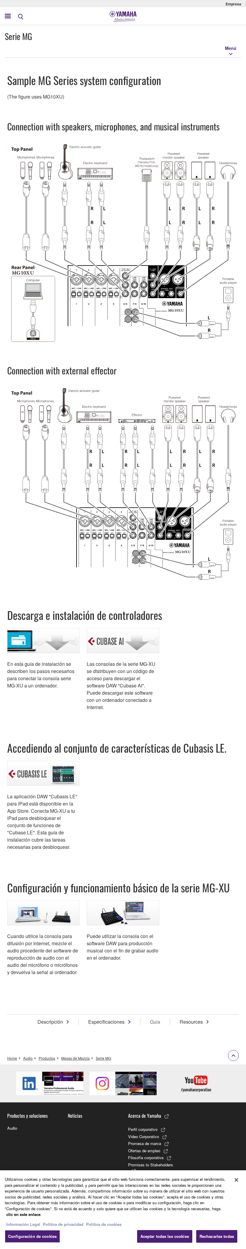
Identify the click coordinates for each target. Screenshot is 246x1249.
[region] (123, 1209)
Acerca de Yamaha (144, 1115)
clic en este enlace (23, 1214)
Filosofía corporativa (146, 1157)
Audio (28, 1058)
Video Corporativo (143, 1136)
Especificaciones (106, 1021)
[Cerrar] (236, 1180)
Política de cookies (104, 1224)
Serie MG (103, 1058)
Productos (47, 1058)
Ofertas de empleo (144, 1150)
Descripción (50, 1021)
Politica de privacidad (63, 1224)
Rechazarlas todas (217, 1236)
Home (12, 1058)
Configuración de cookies (32, 1236)
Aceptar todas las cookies (164, 1236)
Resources (191, 1021)
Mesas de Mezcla (75, 1058)
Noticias (75, 1115)
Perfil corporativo (143, 1129)
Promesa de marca (144, 1143)
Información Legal (23, 1224)
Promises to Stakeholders (150, 1165)
